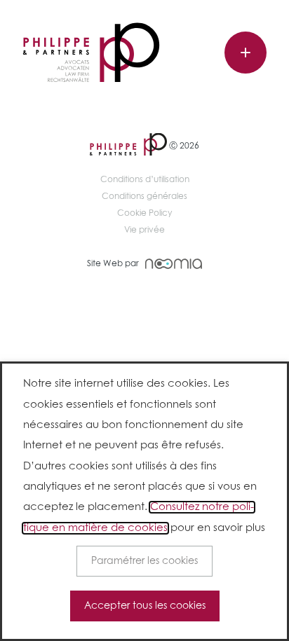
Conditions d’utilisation (144, 180)
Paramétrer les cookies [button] (144, 561)
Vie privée (144, 230)
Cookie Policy (144, 213)
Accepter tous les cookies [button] (145, 606)
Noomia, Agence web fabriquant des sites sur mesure (173, 264)
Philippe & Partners (91, 52)
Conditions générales (144, 197)
